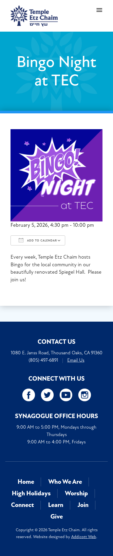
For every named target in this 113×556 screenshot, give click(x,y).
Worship (76, 493)
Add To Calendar (41, 240)
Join (83, 505)
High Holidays (31, 493)
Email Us (75, 360)
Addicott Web (83, 536)
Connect (22, 505)
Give (56, 516)
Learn (55, 505)
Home (26, 482)
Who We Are (65, 482)
